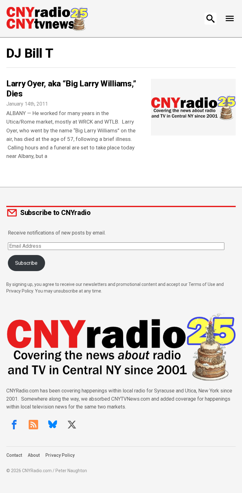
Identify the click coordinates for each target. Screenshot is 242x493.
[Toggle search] (210, 19)
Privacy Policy (60, 455)
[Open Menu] (229, 18)
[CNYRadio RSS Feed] (33, 424)
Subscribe (26, 263)
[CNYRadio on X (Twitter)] (72, 424)
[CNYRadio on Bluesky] (52, 424)
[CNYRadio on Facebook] (14, 424)
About (34, 455)
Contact (14, 455)
